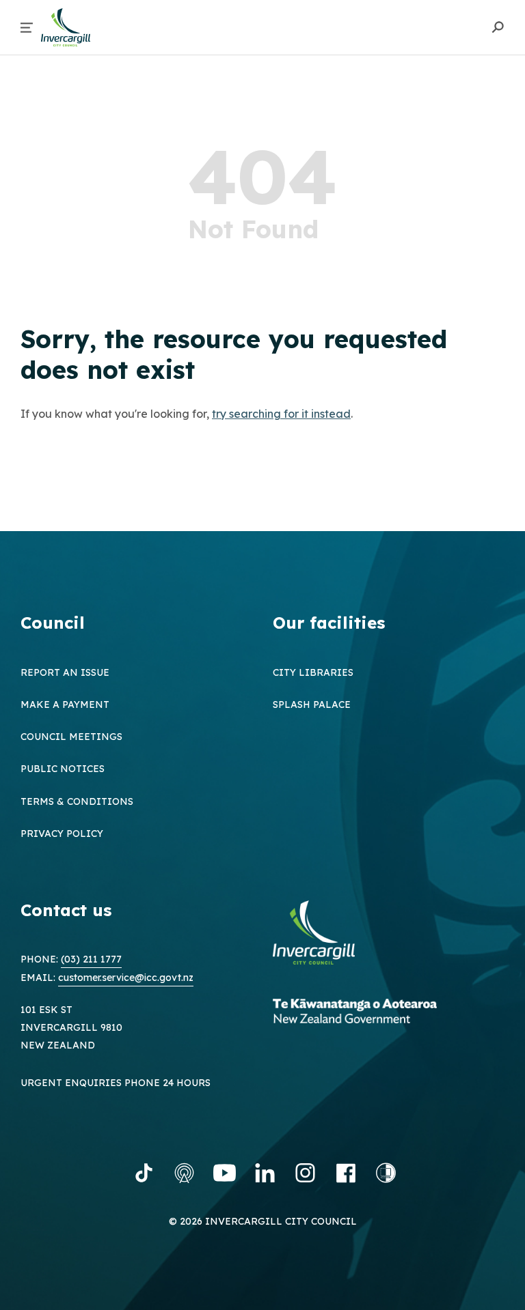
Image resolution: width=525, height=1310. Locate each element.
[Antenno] (184, 1173)
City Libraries (313, 672)
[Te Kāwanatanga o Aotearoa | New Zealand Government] (375, 1013)
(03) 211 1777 (91, 959)
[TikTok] (144, 1173)
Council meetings (71, 736)
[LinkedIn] (265, 1173)
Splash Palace (312, 704)
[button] (27, 27)
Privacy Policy (62, 833)
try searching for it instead (281, 414)
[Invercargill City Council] (324, 934)
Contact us (66, 910)
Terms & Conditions (77, 801)
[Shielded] (386, 1173)
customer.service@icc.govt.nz (125, 977)
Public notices (63, 769)
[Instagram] (305, 1173)
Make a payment (65, 704)
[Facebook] (345, 1173)
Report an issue (65, 672)
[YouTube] (224, 1173)
